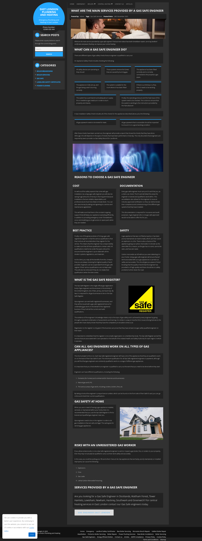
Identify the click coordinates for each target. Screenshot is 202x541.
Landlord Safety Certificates (105, 531)
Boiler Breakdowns (45, 71)
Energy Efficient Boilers (105, 537)
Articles (129, 4)
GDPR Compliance (137, 537)
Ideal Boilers (82, 534)
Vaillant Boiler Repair (159, 531)
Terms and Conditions (150, 540)
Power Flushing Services (127, 534)
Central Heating (104, 4)
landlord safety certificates (48, 82)
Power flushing (43, 86)
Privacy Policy (150, 537)
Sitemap (163, 540)
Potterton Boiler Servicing (97, 534)
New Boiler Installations (145, 534)
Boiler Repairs (112, 534)
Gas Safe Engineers (88, 537)
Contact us (119, 4)
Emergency (81, 4)
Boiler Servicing (43, 75)
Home (72, 4)
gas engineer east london (94, 512)
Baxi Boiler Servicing (124, 531)
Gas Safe (40, 78)
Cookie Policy (161, 537)
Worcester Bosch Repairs (141, 531)
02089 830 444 (49, 29)
